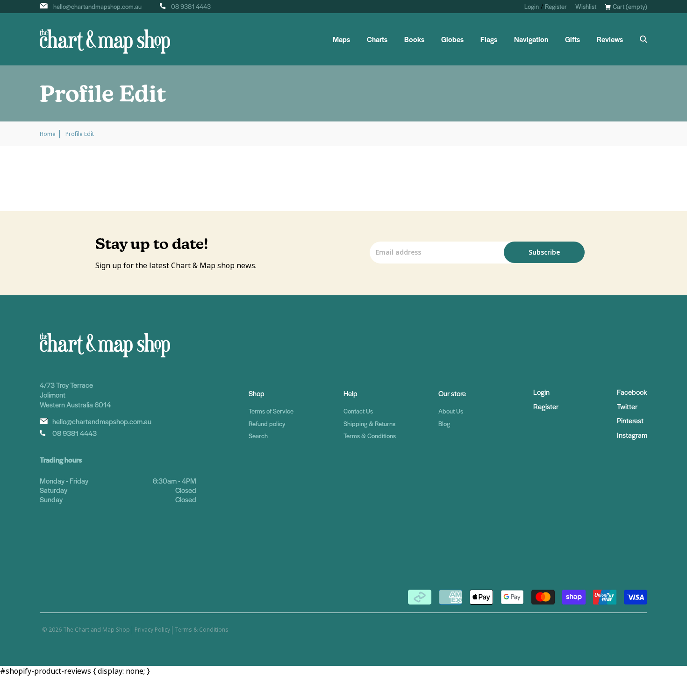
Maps (341, 39)
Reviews (610, 39)
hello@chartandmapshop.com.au (97, 6)
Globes (452, 39)
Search (258, 435)
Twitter (627, 406)
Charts (377, 39)
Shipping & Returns (369, 423)
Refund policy (267, 423)
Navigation (531, 39)
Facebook (632, 392)
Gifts (572, 39)
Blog (444, 423)
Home (48, 134)
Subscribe (544, 252)
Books (414, 39)
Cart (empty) (630, 6)
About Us (450, 410)
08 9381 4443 (191, 6)
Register (556, 6)
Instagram (632, 435)
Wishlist (585, 6)
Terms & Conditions (370, 435)
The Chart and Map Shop (96, 630)
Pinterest (630, 420)
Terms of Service (271, 410)
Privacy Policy (152, 630)
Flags (488, 39)
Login (531, 6)
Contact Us (358, 410)
